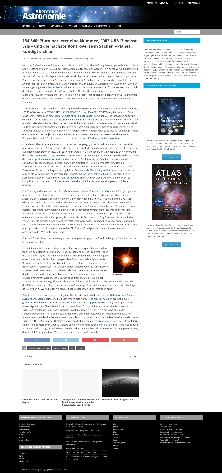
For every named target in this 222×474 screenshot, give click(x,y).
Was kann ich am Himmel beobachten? (175, 437)
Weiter (133, 356)
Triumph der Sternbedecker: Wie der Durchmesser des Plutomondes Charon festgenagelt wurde (80, 402)
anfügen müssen (76, 177)
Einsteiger (57, 25)
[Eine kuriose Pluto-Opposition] (120, 395)
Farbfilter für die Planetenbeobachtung (175, 443)
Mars (115, 432)
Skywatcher (23, 461)
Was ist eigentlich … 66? (75, 448)
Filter (21, 437)
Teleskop (116, 437)
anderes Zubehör (25, 440)
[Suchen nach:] (187, 32)
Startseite (28, 25)
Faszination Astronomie (169, 424)
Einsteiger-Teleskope (27, 424)
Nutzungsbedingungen (41, 469)
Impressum (26, 469)
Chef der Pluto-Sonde (101, 191)
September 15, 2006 (34, 59)
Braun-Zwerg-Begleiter (110, 320)
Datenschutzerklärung (59, 469)
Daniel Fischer (52, 59)
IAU (72, 348)
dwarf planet (60, 348)
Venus (115, 435)
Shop (118, 25)
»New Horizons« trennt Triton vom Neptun (40, 401)
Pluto (80, 348)
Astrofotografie (25, 432)
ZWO (21, 456)
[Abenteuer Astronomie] (111, 14)
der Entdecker (55, 87)
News (42, 25)
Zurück (28, 356)
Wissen (73, 25)
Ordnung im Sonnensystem (105, 138)
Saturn (115, 440)
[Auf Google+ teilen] (124, 340)
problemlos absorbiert (47, 159)
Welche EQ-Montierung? (169, 440)
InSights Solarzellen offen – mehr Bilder (81, 452)
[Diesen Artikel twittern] (66, 340)
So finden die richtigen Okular (171, 435)
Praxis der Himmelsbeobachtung (172, 432)
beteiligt (72, 91)
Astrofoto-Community (96, 25)
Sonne (115, 448)
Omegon (22, 453)
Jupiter (115, 426)
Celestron (22, 459)
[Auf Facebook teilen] (37, 340)
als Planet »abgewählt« (98, 170)
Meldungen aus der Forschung (75, 59)
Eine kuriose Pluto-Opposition (117, 399)
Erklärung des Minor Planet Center (74, 115)
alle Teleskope (24, 426)
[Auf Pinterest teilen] (95, 340)
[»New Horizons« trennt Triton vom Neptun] (40, 395)
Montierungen (24, 429)
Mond (115, 424)
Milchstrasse (118, 429)
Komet (115, 445)
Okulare (22, 435)
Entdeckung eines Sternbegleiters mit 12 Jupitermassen (75, 302)
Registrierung (194, 3)
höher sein (93, 328)
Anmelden (178, 3)
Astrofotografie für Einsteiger (171, 429)
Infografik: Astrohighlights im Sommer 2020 (82, 431)
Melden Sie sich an (171, 75)
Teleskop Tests (166, 426)
